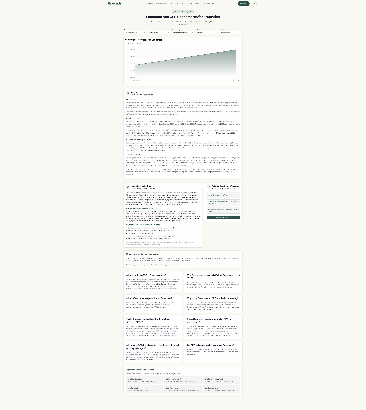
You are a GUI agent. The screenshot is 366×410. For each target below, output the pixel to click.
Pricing (197, 3)
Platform (150, 30)
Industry (198, 30)
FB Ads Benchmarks (208, 3)
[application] (183, 65)
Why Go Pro (174, 3)
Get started (243, 3)
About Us (183, 3)
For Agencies (149, 3)
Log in (255, 3)
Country (222, 30)
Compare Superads (161, 3)
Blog (190, 3)
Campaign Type (177, 30)
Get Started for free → (223, 217)
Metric (125, 30)
